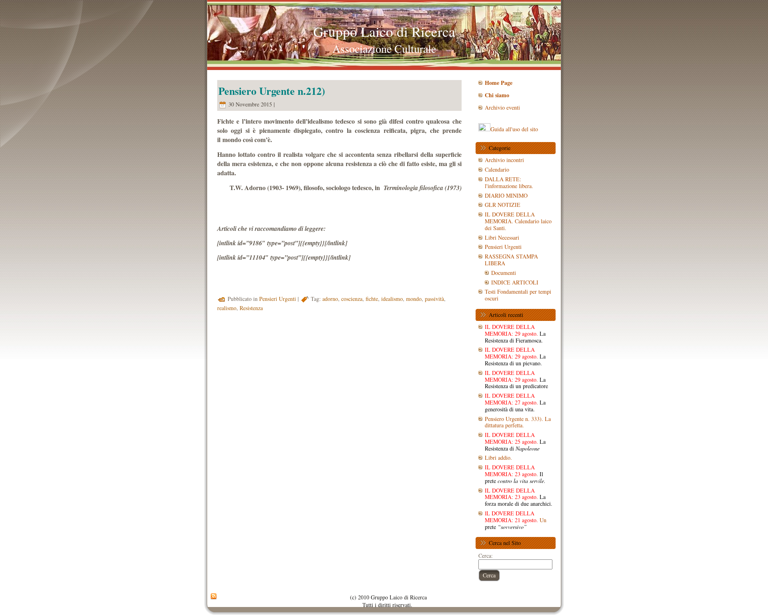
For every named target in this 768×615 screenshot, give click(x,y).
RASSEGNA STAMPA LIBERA (511, 259)
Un (515, 520)
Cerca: (485, 555)
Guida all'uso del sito (514, 129)
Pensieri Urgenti (277, 298)
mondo (414, 298)
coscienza (351, 298)
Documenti (503, 272)
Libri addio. (498, 457)
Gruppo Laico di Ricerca (384, 31)
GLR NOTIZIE (502, 204)
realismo (226, 308)
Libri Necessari (502, 237)
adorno (330, 298)
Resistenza (251, 308)
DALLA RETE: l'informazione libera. (509, 182)
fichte (372, 298)
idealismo (392, 298)
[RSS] (213, 596)
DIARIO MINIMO (506, 195)
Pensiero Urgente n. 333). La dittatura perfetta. (518, 422)
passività (434, 298)
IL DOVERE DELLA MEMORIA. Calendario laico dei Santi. (518, 221)
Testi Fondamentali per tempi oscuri (518, 295)
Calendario (497, 169)
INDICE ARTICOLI (514, 282)
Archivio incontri (504, 160)
